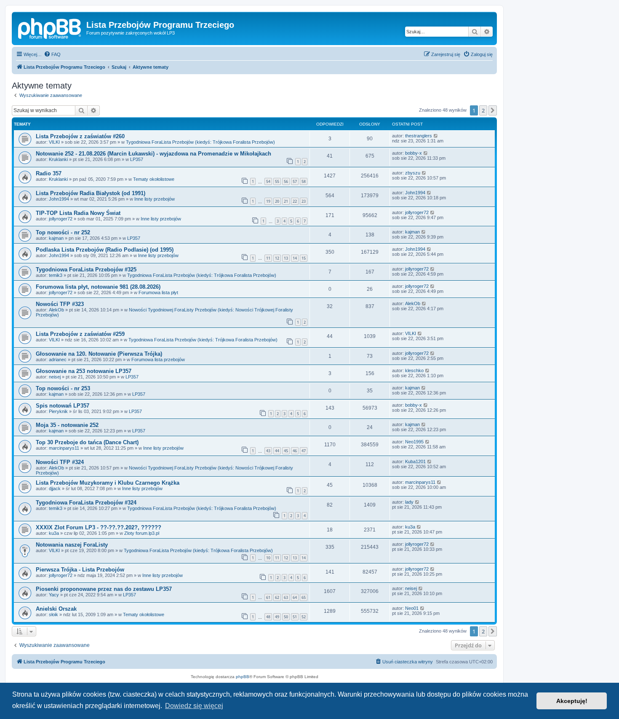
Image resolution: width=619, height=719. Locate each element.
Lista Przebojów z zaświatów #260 (80, 136)
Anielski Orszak (56, 609)
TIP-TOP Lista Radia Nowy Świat (78, 213)
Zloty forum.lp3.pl (141, 533)
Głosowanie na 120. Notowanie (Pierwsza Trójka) (99, 354)
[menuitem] (52, 54)
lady (409, 501)
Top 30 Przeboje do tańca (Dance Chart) (87, 442)
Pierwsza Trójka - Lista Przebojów (80, 569)
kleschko (414, 370)
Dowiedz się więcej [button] (194, 705)
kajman (56, 238)
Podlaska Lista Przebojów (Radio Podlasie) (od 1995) (104, 250)
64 (295, 597)
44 (277, 450)
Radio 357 (48, 173)
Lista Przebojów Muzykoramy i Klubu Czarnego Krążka (107, 483)
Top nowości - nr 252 (63, 232)
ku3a (54, 533)
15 (303, 258)
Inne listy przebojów (154, 198)
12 (277, 258)
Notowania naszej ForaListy (72, 545)
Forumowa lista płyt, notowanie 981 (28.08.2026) (98, 287)
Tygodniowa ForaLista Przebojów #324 (86, 502)
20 (277, 201)
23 (303, 201)
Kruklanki (58, 159)
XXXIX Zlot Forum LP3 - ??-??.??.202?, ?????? (98, 527)
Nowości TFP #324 (60, 462)
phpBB (242, 676)
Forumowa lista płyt (158, 292)
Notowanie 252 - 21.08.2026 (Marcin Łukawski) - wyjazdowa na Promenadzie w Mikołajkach (153, 153)
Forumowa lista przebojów (158, 359)
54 (268, 181)
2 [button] (483, 110)
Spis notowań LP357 (62, 405)
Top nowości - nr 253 (63, 388)
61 (268, 597)
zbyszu (412, 172)
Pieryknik (58, 411)
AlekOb (56, 309)
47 (303, 450)
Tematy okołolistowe (153, 179)
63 (286, 597)
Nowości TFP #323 (60, 304)
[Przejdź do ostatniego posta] (436, 135)
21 (286, 201)
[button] (492, 110)
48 (268, 617)
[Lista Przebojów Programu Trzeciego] (50, 27)
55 (277, 181)
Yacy (54, 594)
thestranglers (418, 135)
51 (295, 617)
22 (295, 201)
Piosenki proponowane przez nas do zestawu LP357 (104, 589)
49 (277, 617)
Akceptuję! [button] (571, 701)
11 (268, 258)
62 (277, 597)
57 (295, 181)
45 (286, 450)
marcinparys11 (64, 448)
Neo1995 (414, 441)
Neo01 (412, 608)
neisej (55, 376)
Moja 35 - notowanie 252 (67, 425)
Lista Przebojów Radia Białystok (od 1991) (90, 193)
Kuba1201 (415, 461)
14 (295, 258)
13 (286, 258)
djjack (55, 488)
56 (286, 181)
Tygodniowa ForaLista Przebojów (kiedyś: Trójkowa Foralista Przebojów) (200, 142)
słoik (53, 614)
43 (268, 450)
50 (286, 617)
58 (303, 181)
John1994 (59, 198)
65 (303, 597)
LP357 (136, 159)
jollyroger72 (60, 218)
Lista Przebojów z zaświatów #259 (80, 334)
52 (303, 617)
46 (295, 450)
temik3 (55, 275)
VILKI (54, 142)
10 (268, 558)
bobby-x (413, 153)
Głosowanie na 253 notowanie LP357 (83, 371)
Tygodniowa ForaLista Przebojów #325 (86, 269)
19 (268, 201)
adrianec (58, 359)
